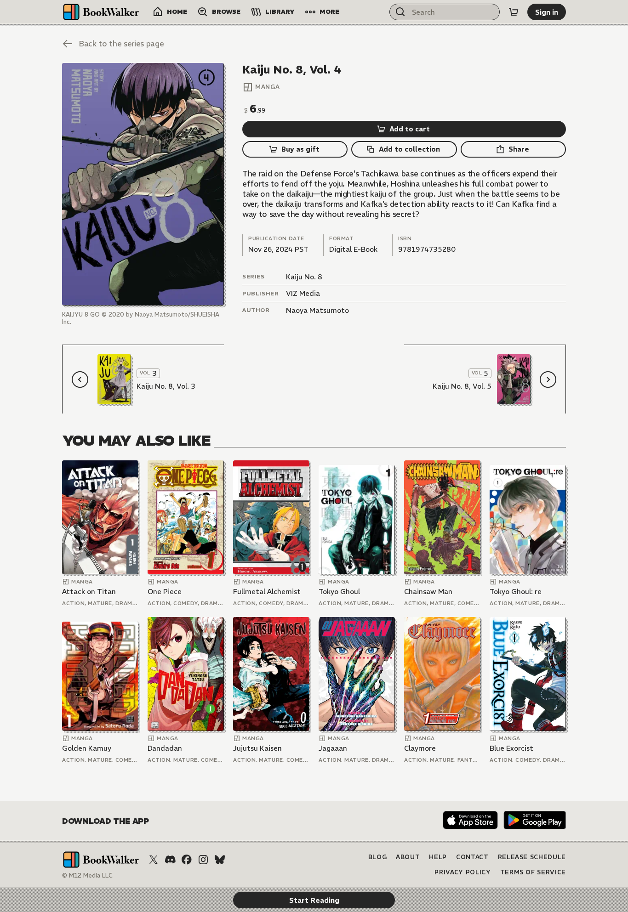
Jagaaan (333, 748)
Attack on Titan (89, 591)
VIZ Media (303, 293)
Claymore (420, 748)
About (408, 857)
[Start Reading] (143, 184)
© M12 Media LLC (87, 875)
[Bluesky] (219, 859)
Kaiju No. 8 (304, 276)
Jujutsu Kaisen (257, 748)
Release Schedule (532, 857)
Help (438, 857)
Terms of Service (533, 872)
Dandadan (165, 748)
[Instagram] (203, 859)
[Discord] (170, 859)
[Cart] (513, 12)
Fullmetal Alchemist (267, 591)
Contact (472, 857)
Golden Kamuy (86, 748)
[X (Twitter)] (153, 859)
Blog (377, 857)
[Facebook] (186, 859)
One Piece (165, 591)
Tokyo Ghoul (339, 591)
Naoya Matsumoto (317, 310)
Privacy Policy (462, 872)
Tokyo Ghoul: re (516, 591)
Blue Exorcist (511, 748)
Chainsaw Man (428, 591)
